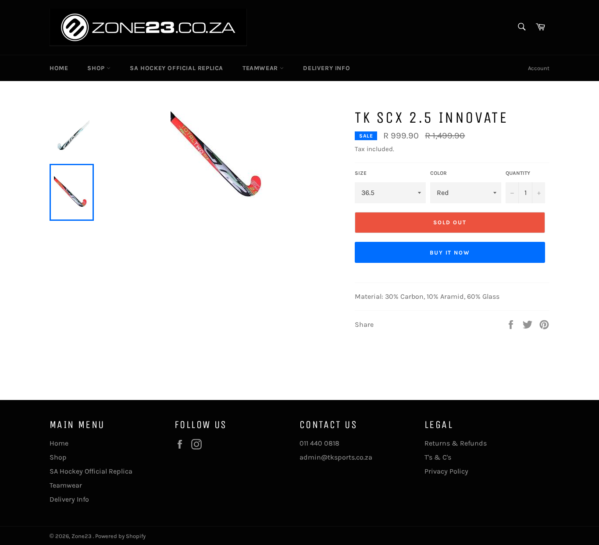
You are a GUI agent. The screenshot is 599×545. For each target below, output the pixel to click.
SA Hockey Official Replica (176, 68)
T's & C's (437, 457)
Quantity (518, 173)
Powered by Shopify (120, 536)
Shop (97, 68)
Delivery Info (326, 68)
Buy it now (450, 252)
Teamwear (261, 68)
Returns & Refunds (455, 443)
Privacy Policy (446, 471)
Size (361, 173)
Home (59, 68)
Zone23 (82, 536)
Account (538, 68)
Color (438, 173)
